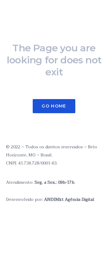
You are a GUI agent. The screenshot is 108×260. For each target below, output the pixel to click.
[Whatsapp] (29, 220)
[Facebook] (45, 220)
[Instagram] (10, 123)
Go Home (54, 106)
